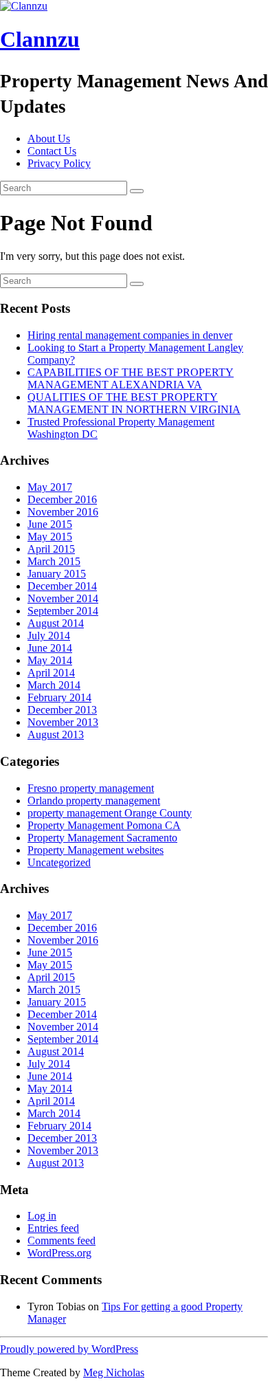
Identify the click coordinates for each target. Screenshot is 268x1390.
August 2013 (55, 734)
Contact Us (51, 151)
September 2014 (62, 611)
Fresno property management (90, 788)
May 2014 (49, 660)
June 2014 (49, 648)
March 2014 (53, 685)
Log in (41, 1216)
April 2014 (51, 673)
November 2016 (62, 512)
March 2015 (53, 561)
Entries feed (53, 1228)
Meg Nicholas (113, 1372)
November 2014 (62, 598)
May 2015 (49, 536)
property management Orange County (109, 813)
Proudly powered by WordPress (69, 1349)
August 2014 (55, 623)
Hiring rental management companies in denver (129, 335)
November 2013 (62, 722)
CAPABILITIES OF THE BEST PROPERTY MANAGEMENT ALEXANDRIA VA (130, 378)
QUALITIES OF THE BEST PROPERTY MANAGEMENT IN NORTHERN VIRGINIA (134, 403)
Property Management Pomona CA (104, 825)
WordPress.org (59, 1253)
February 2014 (59, 697)
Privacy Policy (59, 163)
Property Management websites (95, 850)
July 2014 (48, 635)
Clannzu (40, 39)
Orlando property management (93, 800)
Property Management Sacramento (102, 837)
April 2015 (51, 549)
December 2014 (62, 586)
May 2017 (49, 487)
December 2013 (62, 710)
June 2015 (49, 524)
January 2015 (56, 574)
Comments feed (61, 1240)
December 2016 (62, 499)
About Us (48, 138)
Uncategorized (59, 862)
